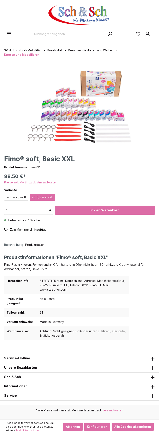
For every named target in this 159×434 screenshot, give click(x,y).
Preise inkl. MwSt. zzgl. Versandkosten (30, 182)
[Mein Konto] (147, 34)
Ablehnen (73, 426)
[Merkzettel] (138, 34)
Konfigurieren (97, 426)
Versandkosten (112, 410)
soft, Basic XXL (42, 197)
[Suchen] (110, 34)
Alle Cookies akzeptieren (132, 426)
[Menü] (9, 34)
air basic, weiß (16, 197)
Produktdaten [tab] (35, 244)
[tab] (13, 244)
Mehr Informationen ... (29, 430)
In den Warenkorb (104, 210)
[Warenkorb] (153, 32)
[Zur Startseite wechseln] (79, 15)
